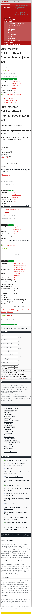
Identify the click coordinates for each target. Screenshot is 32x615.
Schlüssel (15, 86)
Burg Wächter (16, 81)
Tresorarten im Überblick (16, 23)
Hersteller (4, 367)
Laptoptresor (12, 29)
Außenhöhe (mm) (6, 347)
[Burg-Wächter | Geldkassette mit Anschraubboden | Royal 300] (13, 94)
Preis (2, 335)
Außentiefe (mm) (6, 351)
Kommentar (5, 148)
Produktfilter (8, 18)
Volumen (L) (4, 363)
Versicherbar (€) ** (7, 355)
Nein (14, 88)
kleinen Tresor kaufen (11, 420)
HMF (13, 193)
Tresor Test (6, 4)
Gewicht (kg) (5, 359)
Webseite (4, 154)
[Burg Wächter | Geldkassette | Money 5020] (10, 209)
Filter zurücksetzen (25, 378)
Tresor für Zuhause (10, 441)
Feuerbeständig (6, 374)
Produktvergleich (9, 20)
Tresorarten (8, 444)
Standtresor (11, 33)
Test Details (4, 190)
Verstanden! (16, 613)
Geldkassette (16, 83)
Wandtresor (11, 38)
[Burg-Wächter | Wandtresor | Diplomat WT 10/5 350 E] (10, 245)
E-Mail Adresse (6, 152)
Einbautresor (8, 412)
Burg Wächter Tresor (11, 409)
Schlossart (4, 372)
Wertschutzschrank (14, 40)
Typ (2, 368)
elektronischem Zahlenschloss (19, 272)
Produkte (11, 534)
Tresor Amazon (9, 437)
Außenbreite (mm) (6, 343)
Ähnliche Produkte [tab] (10, 102)
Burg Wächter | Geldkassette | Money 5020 (15, 206)
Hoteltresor (11, 27)
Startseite (7, 7)
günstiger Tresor (9, 416)
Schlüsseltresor (9, 431)
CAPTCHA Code (12, 163)
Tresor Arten (8, 21)
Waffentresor (12, 36)
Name (3, 150)
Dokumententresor (14, 25)
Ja (14, 277)
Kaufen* (11, 190)
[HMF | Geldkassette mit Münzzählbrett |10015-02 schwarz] (5, 175)
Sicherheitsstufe (6, 370)
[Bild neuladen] (6, 158)
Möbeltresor (12, 31)
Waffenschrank (12, 35)
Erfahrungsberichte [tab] (11, 100)
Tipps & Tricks (8, 42)
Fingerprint (18, 275)
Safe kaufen (8, 429)
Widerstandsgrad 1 (20, 269)
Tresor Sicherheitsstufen (12, 44)
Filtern (3, 378)
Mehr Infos (11, 610)
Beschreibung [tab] (8, 98)
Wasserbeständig (6, 376)
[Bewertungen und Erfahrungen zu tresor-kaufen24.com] (14, 328)
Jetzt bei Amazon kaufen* (9, 79)
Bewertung (4, 339)
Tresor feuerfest (9, 439)
